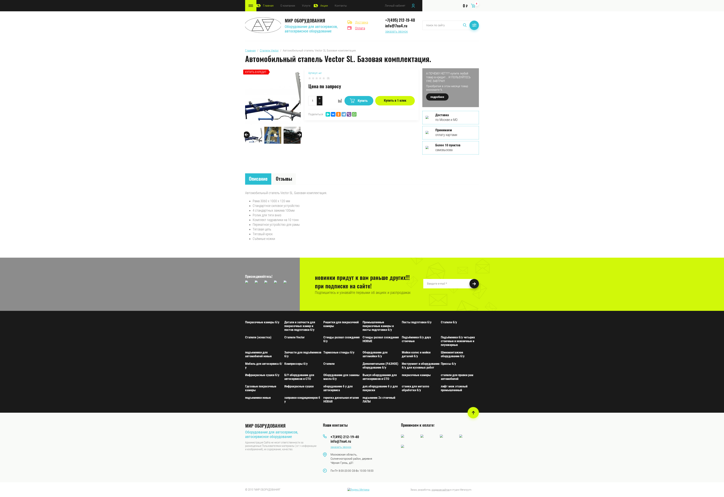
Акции (324, 5)
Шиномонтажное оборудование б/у (453, 354)
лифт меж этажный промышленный (454, 388)
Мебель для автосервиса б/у (263, 365)
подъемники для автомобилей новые (258, 354)
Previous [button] (246, 134)
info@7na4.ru (396, 25)
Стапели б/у (449, 322)
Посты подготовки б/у (417, 322)
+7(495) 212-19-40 (400, 20)
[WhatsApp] (354, 114)
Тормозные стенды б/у (338, 352)
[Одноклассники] (338, 114)
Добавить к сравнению (339, 100)
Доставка (361, 22)
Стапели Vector (269, 50)
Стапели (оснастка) (258, 337)
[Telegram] (343, 114)
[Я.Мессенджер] (328, 114)
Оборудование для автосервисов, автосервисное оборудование (311, 28)
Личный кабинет (395, 5)
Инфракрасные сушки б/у (262, 375)
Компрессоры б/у (296, 364)
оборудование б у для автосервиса (338, 388)
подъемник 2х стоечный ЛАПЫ (379, 399)
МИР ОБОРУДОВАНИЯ (305, 20)
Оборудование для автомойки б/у (375, 354)
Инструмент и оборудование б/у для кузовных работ (420, 365)
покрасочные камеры (416, 375)
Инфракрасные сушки (299, 386)
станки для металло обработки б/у (415, 388)
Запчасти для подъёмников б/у (302, 354)
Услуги (306, 5)
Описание (258, 178)
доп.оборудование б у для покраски (380, 388)
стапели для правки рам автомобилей (457, 377)
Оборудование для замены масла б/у (341, 377)
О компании (287, 5)
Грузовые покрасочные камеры (260, 388)
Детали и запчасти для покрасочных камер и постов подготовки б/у (299, 326)
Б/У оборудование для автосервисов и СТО (299, 377)
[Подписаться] (474, 283)
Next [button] (299, 134)
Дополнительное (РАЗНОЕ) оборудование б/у (380, 365)
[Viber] (349, 114)
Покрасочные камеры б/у (262, 322)
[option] (273, 96)
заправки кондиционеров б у (302, 399)
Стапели (328, 364)
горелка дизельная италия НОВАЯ (341, 399)
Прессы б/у (448, 364)
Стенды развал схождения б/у (341, 339)
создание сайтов (441, 489)
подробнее (437, 97)
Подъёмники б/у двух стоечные (416, 339)
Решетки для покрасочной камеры (341, 324)
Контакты (341, 5)
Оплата (360, 28)
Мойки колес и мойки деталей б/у (416, 354)
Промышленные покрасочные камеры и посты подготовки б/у (378, 326)
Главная (268, 5)
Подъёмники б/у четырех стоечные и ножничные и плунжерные (458, 341)
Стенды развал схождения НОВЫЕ (381, 339)
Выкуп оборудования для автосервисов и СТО (380, 377)
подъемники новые (258, 397)
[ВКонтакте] (333, 114)
